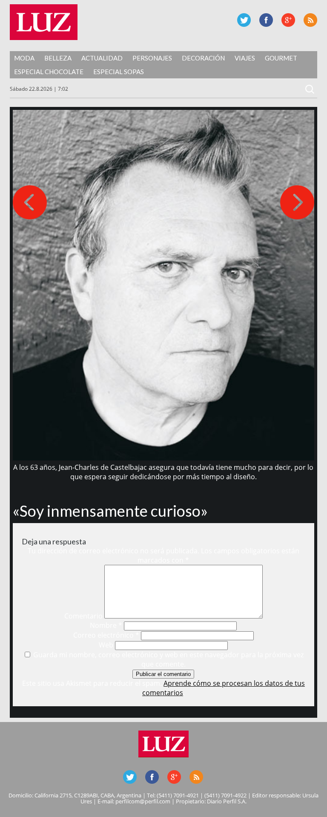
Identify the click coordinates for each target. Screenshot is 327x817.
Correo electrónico (106, 635)
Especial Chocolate (48, 71)
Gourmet (281, 58)
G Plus (288, 20)
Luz (43, 22)
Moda (24, 58)
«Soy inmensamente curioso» (110, 510)
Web (106, 645)
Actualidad (102, 58)
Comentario (83, 616)
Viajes (245, 58)
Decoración (203, 58)
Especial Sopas (118, 71)
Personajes (152, 58)
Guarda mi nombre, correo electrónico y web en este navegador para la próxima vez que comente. (168, 659)
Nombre (106, 625)
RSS (310, 20)
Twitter (244, 20)
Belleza (58, 58)
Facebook (266, 20)
